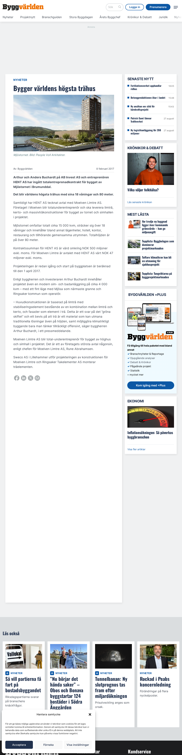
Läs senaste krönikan (139, 202)
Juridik (163, 17)
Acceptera (19, 744)
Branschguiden (52, 17)
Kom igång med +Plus (150, 385)
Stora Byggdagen (81, 17)
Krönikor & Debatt (140, 17)
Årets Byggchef (110, 17)
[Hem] (23, 7)
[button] (90, 714)
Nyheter (8, 17)
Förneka (48, 744)
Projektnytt (27, 17)
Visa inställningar (78, 744)
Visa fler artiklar (136, 449)
